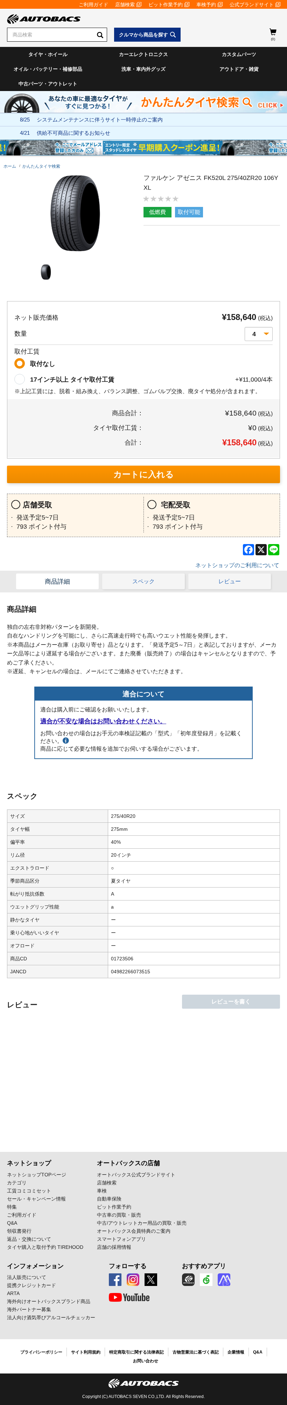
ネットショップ (29, 1163)
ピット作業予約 (165, 4)
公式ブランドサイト (252, 4)
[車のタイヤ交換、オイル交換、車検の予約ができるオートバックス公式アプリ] (188, 1279)
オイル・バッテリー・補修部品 (48, 69)
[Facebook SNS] (115, 1279)
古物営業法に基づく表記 (196, 1352)
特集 (12, 1207)
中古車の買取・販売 (119, 1215)
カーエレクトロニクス (143, 54)
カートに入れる (143, 474)
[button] (46, 272)
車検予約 (206, 4)
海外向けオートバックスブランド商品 (48, 1301)
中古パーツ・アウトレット (48, 83)
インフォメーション (35, 1266)
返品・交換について (29, 1239)
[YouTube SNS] (129, 1297)
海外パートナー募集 (29, 1309)
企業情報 (235, 1352)
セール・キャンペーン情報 (36, 1199)
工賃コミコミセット (29, 1191)
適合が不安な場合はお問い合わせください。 (103, 721)
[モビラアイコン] (224, 1279)
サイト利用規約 (85, 1352)
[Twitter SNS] (151, 1279)
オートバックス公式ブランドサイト (136, 1174)
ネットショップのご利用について (237, 565)
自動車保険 (109, 1199)
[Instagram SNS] (133, 1279)
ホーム (10, 166)
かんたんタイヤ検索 (41, 166)
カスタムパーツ (239, 54)
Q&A (12, 1223)
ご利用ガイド (93, 4)
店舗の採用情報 (114, 1247)
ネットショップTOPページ (36, 1174)
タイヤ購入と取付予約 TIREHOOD (45, 1247)
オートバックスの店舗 (128, 1163)
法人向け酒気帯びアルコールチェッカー (51, 1317)
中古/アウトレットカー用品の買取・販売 (142, 1223)
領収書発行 (19, 1231)
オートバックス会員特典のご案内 (133, 1231)
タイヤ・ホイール (48, 54)
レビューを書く (231, 1001)
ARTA (13, 1293)
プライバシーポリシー (41, 1352)
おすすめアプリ (204, 1266)
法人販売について (26, 1277)
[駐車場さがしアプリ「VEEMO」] (206, 1279)
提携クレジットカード (31, 1285)
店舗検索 (125, 4)
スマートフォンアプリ (121, 1239)
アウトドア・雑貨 (239, 69)
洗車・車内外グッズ (143, 69)
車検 (102, 1191)
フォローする (128, 1266)
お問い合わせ (145, 1360)
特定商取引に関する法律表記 (136, 1352)
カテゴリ (17, 1182)
